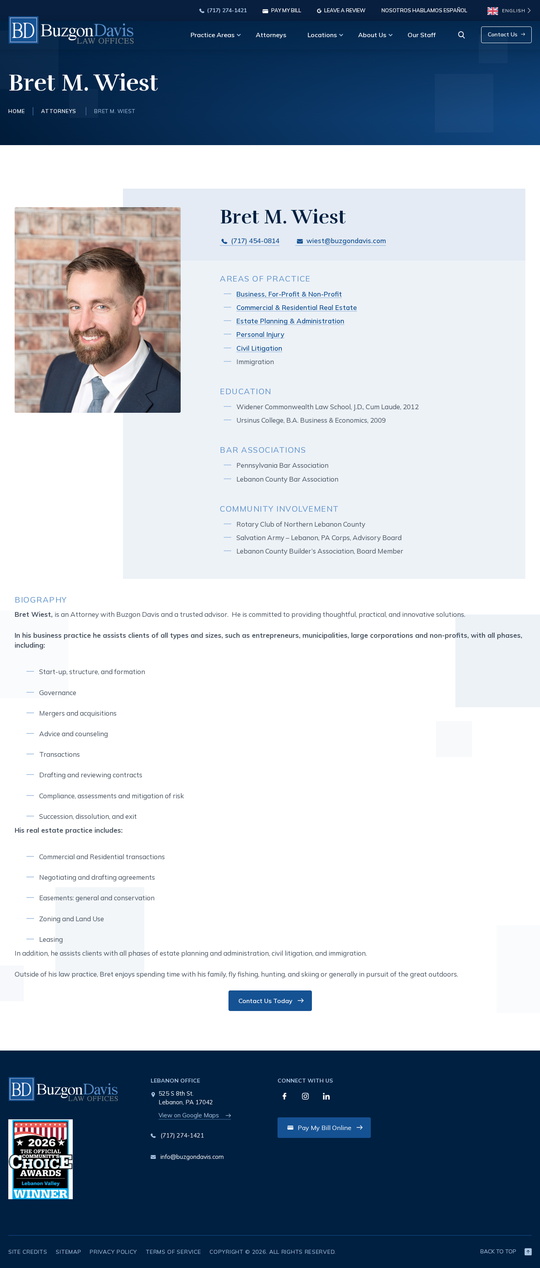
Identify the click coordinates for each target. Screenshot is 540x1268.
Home (16, 111)
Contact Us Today (265, 1001)
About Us (372, 35)
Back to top (498, 1251)
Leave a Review (344, 11)
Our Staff (422, 35)
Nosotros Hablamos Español (424, 11)
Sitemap (68, 1251)
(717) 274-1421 (226, 10)
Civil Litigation (259, 348)
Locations (322, 35)
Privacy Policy (113, 1251)
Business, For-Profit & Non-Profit (289, 294)
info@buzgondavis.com (192, 1156)
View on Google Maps (189, 1115)
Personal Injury (260, 334)
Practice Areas (212, 35)
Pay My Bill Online (324, 1128)
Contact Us (502, 34)
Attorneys (271, 35)
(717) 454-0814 (254, 240)
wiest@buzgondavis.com (346, 240)
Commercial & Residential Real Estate (296, 307)
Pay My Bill (285, 11)
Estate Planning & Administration (290, 321)
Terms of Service (173, 1251)
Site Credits (27, 1251)
